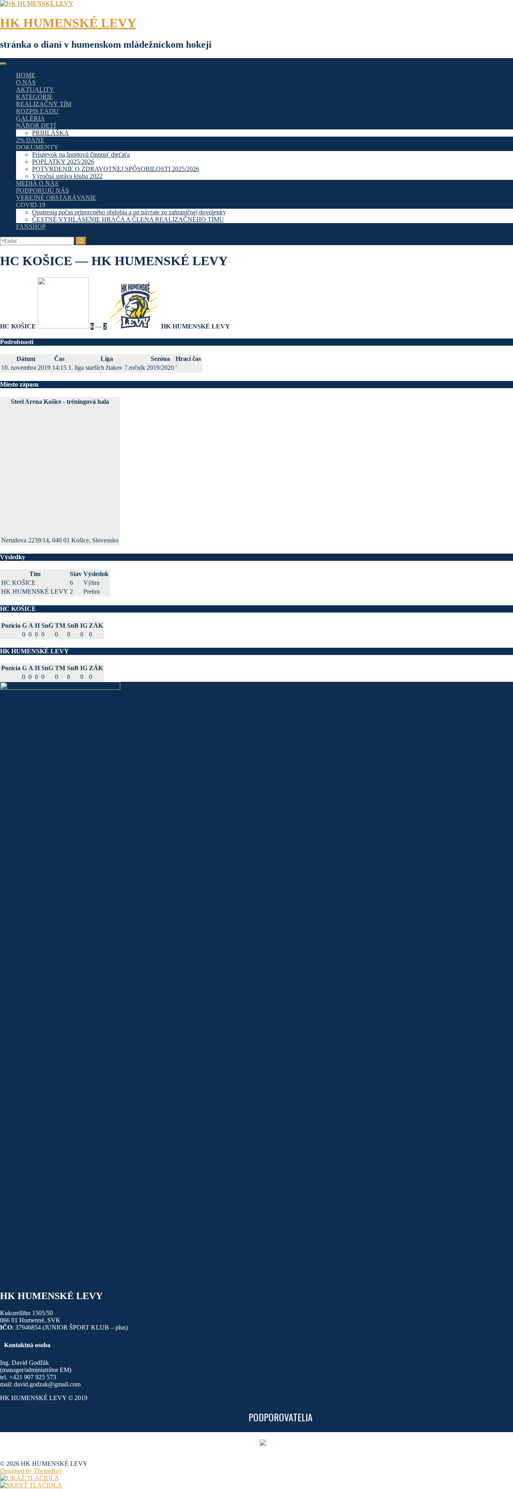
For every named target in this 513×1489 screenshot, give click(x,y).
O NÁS (26, 82)
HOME (25, 75)
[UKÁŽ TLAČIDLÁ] (29, 1478)
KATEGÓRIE (34, 96)
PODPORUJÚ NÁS (42, 190)
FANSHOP (31, 226)
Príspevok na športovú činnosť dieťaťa (81, 154)
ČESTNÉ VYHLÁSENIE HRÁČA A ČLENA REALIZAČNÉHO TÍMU (128, 219)
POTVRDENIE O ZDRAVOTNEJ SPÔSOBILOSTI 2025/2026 (115, 168)
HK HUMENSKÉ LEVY (68, 23)
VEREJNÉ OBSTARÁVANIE (56, 197)
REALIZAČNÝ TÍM (43, 104)
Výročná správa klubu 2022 (67, 176)
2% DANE (30, 140)
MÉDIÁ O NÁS (37, 183)
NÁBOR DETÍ (36, 125)
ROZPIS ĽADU (37, 111)
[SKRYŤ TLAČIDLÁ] (31, 1485)
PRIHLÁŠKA (50, 132)
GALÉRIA (30, 118)
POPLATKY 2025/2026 (63, 161)
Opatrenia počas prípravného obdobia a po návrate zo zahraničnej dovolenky (129, 212)
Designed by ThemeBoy (31, 1470)
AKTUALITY (35, 89)
